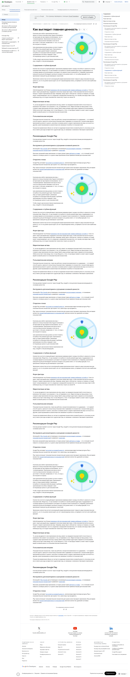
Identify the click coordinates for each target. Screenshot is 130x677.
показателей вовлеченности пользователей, (52, 169)
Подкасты (24, 660)
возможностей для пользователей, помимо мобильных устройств (69, 90)
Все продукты (77, 666)
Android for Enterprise (27, 648)
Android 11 (78, 659)
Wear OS (60, 647)
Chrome (48, 666)
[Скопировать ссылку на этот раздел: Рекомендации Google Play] (58, 136)
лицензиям (60, 615)
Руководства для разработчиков (102, 648)
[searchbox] (10, 14)
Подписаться (110, 673)
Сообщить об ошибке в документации (117, 649)
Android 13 (78, 654)
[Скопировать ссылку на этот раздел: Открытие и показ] (47, 160)
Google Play (55, 1)
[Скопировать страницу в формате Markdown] (84, 29)
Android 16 (78, 647)
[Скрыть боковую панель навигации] (18, 674)
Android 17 (78, 644)
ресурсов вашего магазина (73, 148)
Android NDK (97, 656)
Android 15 (78, 649)
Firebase (55, 666)
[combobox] (89, 1)
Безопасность (25, 651)
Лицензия (37, 673)
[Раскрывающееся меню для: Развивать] (48, 2)
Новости (24, 656)
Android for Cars (62, 652)
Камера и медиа (44, 652)
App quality (6, 6)
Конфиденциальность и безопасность (68, 9)
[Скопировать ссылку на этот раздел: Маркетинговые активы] (51, 102)
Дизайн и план (31, 1)
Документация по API (99, 651)
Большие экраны (62, 644)
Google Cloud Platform (65, 666)
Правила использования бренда (49, 673)
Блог (67, 1)
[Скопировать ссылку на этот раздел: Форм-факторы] (45, 87)
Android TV (60, 654)
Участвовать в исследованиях (119, 654)
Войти (126, 1)
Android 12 (78, 656)
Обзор (3, 9)
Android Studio (118, 1)
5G (41, 656)
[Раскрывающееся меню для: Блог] (70, 2)
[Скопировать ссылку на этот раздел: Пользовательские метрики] (54, 116)
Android (24, 646)
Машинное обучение (45, 647)
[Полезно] (94, 24)
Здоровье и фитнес (44, 649)
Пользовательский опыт (30, 9)
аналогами (62, 150)
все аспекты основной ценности (55, 163)
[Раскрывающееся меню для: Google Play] (60, 2)
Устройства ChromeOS (63, 649)
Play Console (43, 148)
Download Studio (98, 653)
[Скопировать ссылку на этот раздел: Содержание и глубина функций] (57, 66)
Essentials (18, 1)
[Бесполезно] (96, 24)
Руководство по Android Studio (101, 646)
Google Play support (117, 652)
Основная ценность (15, 9)
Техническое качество (47, 9)
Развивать (43, 1)
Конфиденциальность (45, 654)
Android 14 (78, 652)
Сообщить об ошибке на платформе (118, 645)
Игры (41, 644)
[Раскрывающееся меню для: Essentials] (23, 2)
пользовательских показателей (42, 150)
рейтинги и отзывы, (74, 153)
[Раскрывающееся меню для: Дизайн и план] (37, 2)
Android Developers (37, 24)
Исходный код (25, 653)
